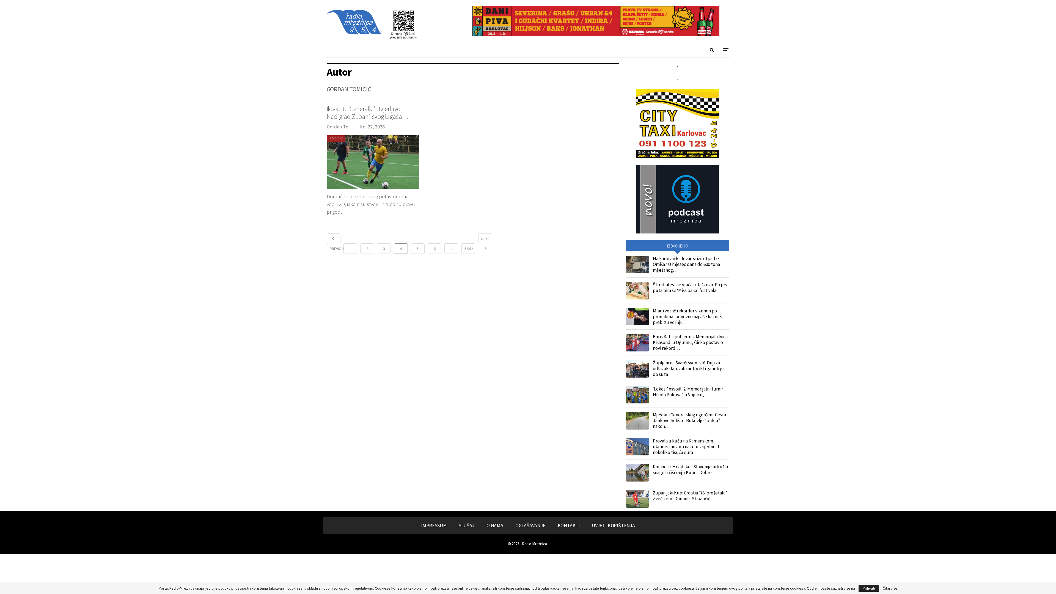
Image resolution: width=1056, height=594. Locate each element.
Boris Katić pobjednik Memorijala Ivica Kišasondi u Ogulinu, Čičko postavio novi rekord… (690, 342)
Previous (333, 238)
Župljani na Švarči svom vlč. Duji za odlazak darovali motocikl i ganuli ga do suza (689, 368)
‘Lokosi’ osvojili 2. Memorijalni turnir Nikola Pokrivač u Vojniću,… (688, 392)
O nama (494, 525)
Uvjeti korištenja (613, 525)
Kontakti (569, 525)
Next (485, 238)
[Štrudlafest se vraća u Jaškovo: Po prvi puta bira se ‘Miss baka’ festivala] (637, 290)
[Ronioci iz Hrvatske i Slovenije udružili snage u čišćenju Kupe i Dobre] (637, 473)
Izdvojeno (336, 138)
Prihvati (869, 588)
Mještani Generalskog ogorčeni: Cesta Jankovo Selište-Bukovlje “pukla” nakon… (689, 420)
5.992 (468, 248)
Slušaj (466, 525)
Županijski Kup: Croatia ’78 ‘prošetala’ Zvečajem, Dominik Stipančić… (690, 496)
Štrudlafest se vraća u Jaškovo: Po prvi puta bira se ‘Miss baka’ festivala (690, 287)
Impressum (434, 525)
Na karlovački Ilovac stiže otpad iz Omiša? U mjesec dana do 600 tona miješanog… (686, 264)
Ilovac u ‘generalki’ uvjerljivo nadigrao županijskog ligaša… (367, 113)
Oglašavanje (530, 525)
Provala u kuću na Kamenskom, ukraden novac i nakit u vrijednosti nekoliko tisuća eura (687, 446)
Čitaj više (890, 588)
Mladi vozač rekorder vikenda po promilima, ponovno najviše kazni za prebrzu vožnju (688, 316)
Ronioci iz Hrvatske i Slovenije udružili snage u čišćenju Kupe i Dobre (690, 469)
